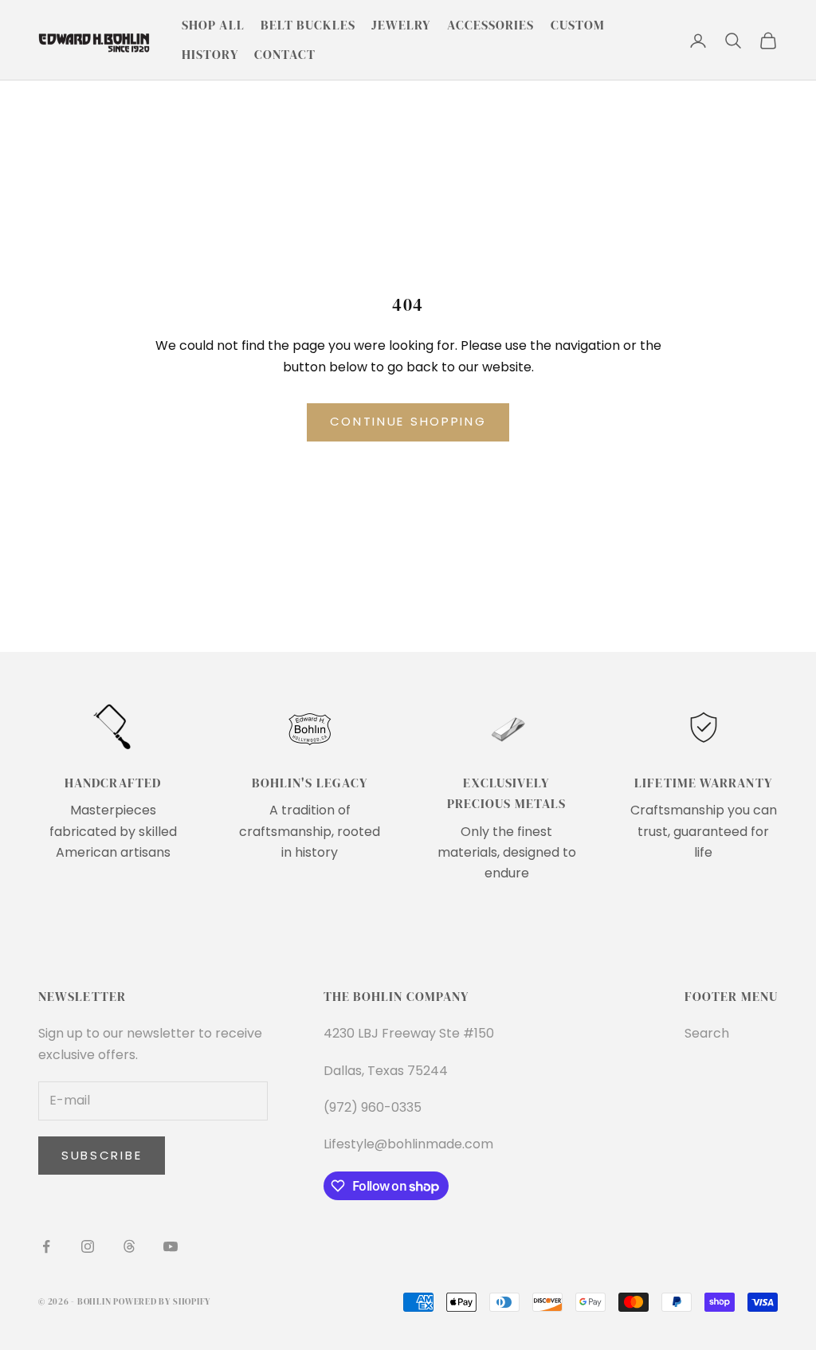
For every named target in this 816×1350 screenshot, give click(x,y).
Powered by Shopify (161, 1302)
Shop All (213, 25)
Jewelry (401, 25)
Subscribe (101, 1155)
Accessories (491, 25)
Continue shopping (408, 421)
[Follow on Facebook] (46, 1246)
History (210, 54)
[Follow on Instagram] (88, 1246)
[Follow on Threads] (129, 1246)
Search (707, 1033)
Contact (285, 54)
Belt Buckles (308, 25)
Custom (578, 25)
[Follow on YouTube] (170, 1246)
